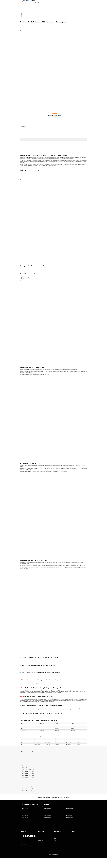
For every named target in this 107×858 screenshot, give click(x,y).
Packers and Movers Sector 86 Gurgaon (28, 782)
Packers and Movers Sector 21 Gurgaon (28, 758)
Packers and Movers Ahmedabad (25, 822)
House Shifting (39, 845)
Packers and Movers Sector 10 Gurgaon (28, 756)
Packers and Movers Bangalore (25, 813)
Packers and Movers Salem (69, 815)
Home (21, 10)
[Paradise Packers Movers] (24, 1)
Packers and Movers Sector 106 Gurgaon (28, 788)
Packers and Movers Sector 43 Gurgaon (28, 767)
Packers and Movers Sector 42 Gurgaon (28, 765)
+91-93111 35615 (35, 2)
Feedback (55, 840)
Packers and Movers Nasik (69, 822)
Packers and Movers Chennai (25, 808)
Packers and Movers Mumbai (25, 817)
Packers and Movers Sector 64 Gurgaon (28, 773)
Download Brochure (27, 5)
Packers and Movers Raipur (25, 819)
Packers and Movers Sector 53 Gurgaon (28, 769)
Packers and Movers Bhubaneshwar (48, 819)
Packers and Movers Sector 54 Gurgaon (28, 771)
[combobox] (53, 126)
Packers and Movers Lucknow (47, 813)
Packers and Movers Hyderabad (47, 808)
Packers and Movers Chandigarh (47, 817)
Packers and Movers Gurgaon (47, 815)
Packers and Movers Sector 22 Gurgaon (28, 759)
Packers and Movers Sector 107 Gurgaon (28, 790)
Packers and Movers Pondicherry (70, 808)
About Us (22, 11)
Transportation (39, 836)
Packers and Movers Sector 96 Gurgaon (28, 784)
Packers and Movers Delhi (47, 810)
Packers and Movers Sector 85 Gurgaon (28, 781)
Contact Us (55, 842)
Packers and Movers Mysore (69, 817)
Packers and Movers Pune (25, 815)
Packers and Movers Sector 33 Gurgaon (28, 763)
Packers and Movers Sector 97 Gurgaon (28, 786)
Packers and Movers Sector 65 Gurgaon (28, 775)
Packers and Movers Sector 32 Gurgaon (28, 761)
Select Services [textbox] (23, 126)
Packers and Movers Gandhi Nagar (48, 822)
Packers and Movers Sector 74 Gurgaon (28, 777)
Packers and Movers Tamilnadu (69, 819)
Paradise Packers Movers (55, 854)
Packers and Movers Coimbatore (70, 813)
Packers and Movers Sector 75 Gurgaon (28, 779)
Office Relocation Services (40, 840)
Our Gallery (55, 838)
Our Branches (55, 836)
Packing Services (39, 842)
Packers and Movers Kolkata (25, 810)
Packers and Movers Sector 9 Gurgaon (28, 754)
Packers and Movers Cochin (69, 810)
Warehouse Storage (40, 838)
